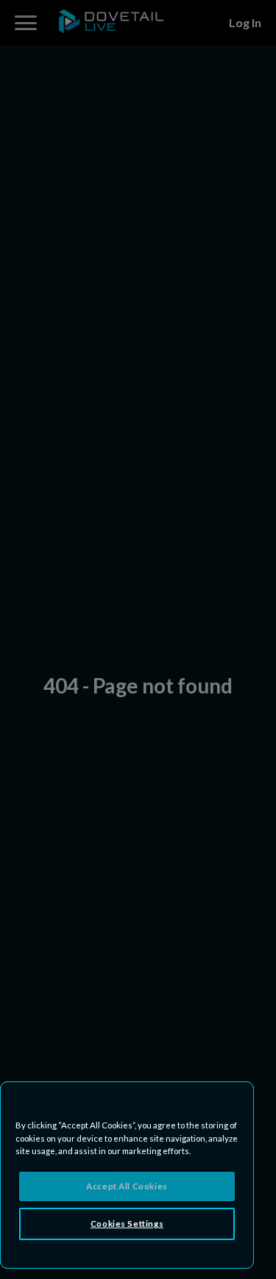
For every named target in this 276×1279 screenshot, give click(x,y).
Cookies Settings (127, 1223)
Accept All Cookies (126, 1186)
